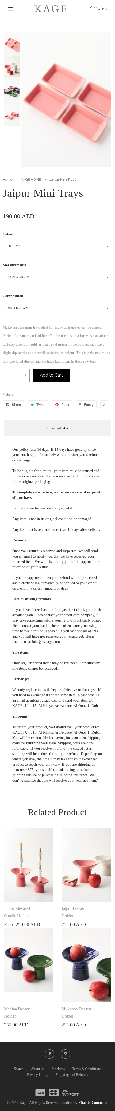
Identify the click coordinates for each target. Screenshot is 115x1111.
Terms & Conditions (86, 1069)
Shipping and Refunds (72, 1075)
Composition (13, 296)
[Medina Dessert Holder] (28, 960)
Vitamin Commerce (93, 1103)
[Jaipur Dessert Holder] (86, 865)
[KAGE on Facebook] (50, 1054)
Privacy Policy (37, 1075)
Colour (8, 234)
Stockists (58, 1069)
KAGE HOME (31, 179)
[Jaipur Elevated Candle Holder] (28, 865)
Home (7, 179)
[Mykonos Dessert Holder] (86, 965)
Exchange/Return (57, 428)
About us (37, 1069)
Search (19, 1069)
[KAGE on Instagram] (65, 1054)
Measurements (14, 265)
